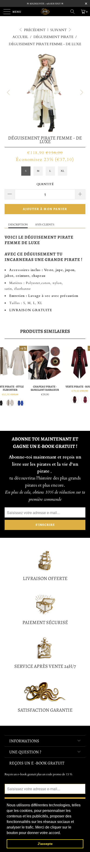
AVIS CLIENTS (44, 224)
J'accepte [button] (45, 844)
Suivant (59, 30)
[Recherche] (74, 11)
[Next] (81, 92)
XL (62, 171)
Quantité (45, 184)
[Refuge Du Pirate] (45, 11)
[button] (62, 833)
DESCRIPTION (18, 224)
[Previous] (9, 92)
